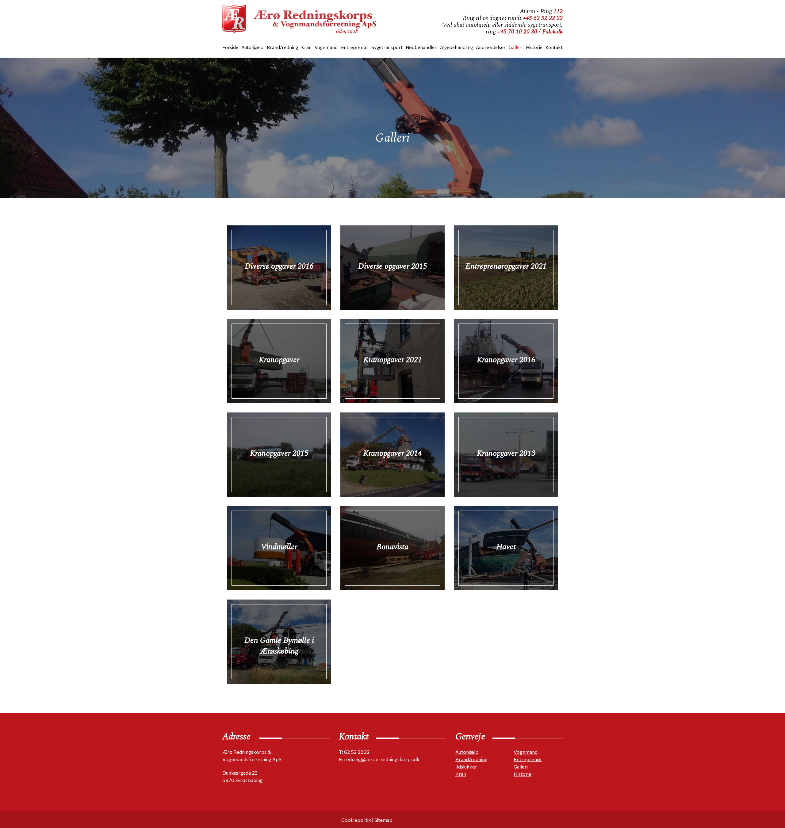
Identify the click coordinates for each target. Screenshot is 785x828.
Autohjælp (466, 752)
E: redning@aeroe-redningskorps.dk (379, 759)
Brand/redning (471, 759)
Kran (460, 774)
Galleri (521, 766)
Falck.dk (552, 31)
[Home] (302, 21)
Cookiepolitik (356, 820)
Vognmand (526, 752)
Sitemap (383, 820)
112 (558, 11)
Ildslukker (466, 766)
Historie (522, 774)
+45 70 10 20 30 (517, 31)
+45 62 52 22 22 (543, 18)
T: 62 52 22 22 (354, 752)
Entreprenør (528, 759)
